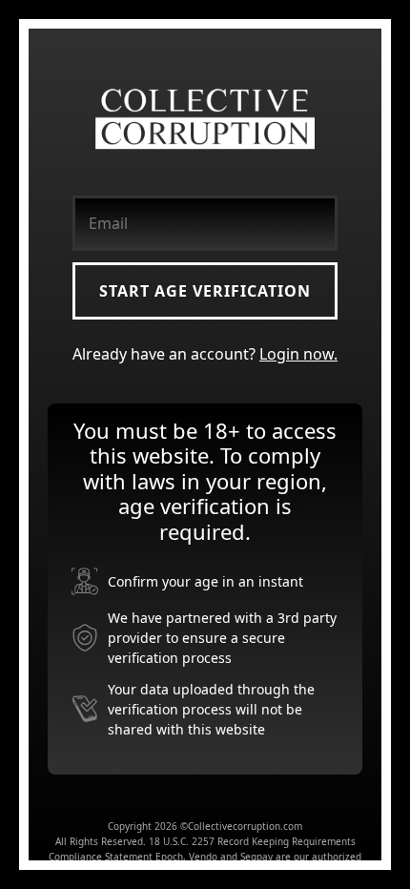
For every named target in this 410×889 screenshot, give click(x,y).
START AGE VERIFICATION (205, 290)
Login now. (298, 353)
